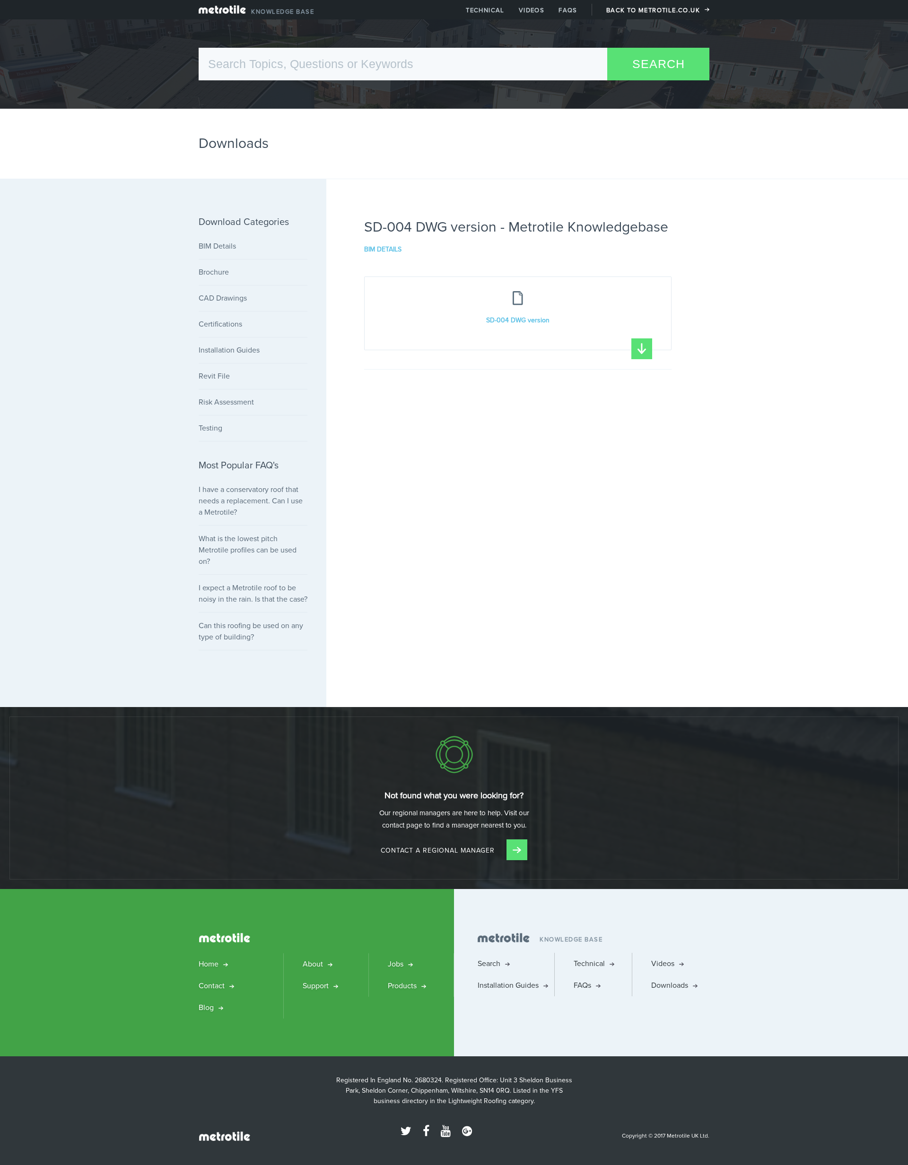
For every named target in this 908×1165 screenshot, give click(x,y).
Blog (206, 1007)
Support (316, 985)
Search (489, 963)
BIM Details (383, 249)
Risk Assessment (226, 402)
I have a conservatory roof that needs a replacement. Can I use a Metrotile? (251, 501)
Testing (210, 428)
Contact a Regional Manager (439, 850)
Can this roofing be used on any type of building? (251, 631)
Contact (212, 985)
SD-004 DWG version (518, 320)
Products (402, 985)
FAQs (568, 10)
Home (208, 963)
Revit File (214, 376)
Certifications (220, 324)
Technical (485, 10)
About (313, 963)
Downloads (669, 985)
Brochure (214, 272)
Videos (531, 10)
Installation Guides (229, 350)
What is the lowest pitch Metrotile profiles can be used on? (248, 550)
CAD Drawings (223, 298)
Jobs (395, 963)
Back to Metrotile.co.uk (653, 10)
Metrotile (222, 12)
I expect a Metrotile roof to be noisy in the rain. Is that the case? (253, 593)
